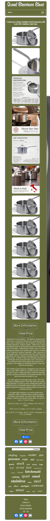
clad (32, 459)
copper (11, 491)
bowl (12, 468)
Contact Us (25, 502)
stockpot (25, 486)
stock (20, 463)
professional (38, 468)
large (41, 464)
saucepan (40, 460)
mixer (20, 490)
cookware (37, 485)
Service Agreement (26, 508)
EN (24, 511)
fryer (29, 467)
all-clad (20, 467)
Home (26, 499)
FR (28, 511)
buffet (25, 459)
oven (29, 482)
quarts (11, 464)
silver (16, 486)
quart (26, 476)
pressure (14, 459)
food (28, 464)
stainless (18, 481)
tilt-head (20, 472)
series (9, 486)
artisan (28, 491)
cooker (32, 455)
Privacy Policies (26, 505)
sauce (33, 491)
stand (36, 476)
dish (41, 455)
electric (13, 472)
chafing (12, 455)
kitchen (34, 464)
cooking (15, 477)
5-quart (23, 455)
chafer (40, 491)
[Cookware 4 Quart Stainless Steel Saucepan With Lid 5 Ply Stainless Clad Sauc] (25, 36)
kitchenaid (32, 471)
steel (37, 481)
